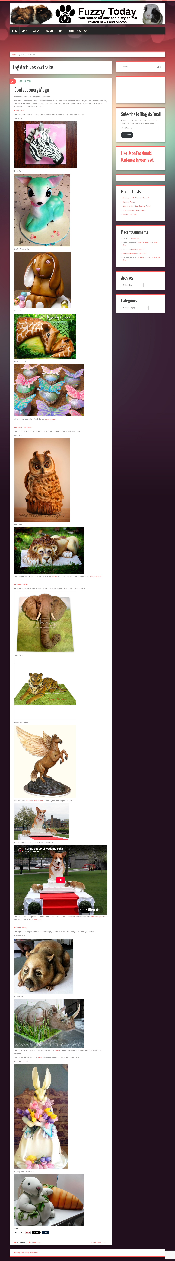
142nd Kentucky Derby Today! (134, 210)
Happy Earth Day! (129, 214)
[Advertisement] (87, 44)
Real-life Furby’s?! (138, 249)
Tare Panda (134, 238)
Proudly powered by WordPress (26, 1253)
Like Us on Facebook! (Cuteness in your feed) (137, 157)
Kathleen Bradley (129, 253)
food (99, 1242)
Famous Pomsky (129, 202)
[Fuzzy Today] (87, 14)
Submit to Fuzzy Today (78, 30)
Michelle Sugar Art (21, 584)
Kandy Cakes (19, 110)
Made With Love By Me (22, 427)
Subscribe (127, 135)
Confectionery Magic (31, 90)
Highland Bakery (20, 928)
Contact (36, 30)
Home (14, 30)
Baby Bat (142, 253)
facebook (37, 919)
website (54, 576)
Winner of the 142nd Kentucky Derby (136, 206)
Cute (94, 1242)
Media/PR (49, 30)
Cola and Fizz (36, 1242)
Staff (61, 30)
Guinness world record (34, 801)
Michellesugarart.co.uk (99, 917)
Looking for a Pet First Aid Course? (136, 198)
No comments (22, 1242)
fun (105, 1242)
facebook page (50, 419)
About (24, 30)
